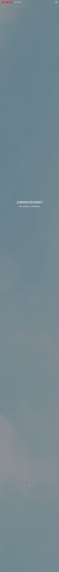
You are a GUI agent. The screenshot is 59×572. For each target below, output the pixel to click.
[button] (29, 485)
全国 (15, 2)
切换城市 (19, 2)
